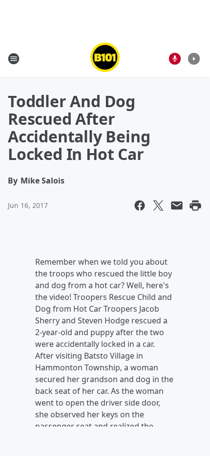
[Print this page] (195, 205)
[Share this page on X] (158, 205)
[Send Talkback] (175, 59)
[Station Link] (105, 58)
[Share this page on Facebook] (140, 205)
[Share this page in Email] (177, 205)
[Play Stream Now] (194, 59)
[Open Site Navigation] (14, 59)
